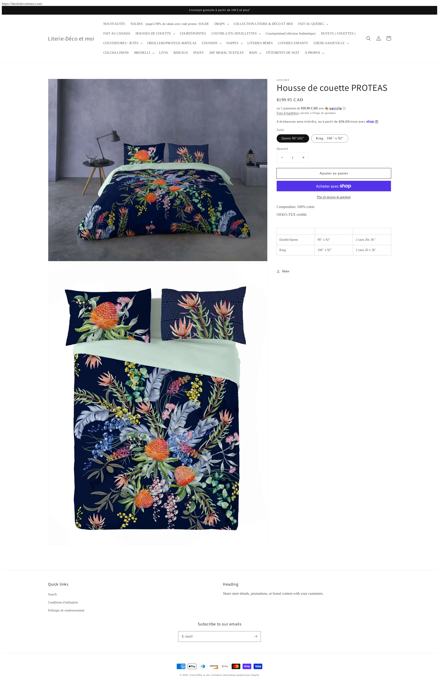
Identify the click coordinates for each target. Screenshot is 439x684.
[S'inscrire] (256, 636)
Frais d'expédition (288, 113)
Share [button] (285, 271)
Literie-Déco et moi (200, 675)
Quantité (282, 148)
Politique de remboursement (66, 610)
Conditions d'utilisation (63, 602)
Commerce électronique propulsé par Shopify (235, 675)
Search (52, 594)
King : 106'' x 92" (329, 138)
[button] (221, 24)
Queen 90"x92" (292, 138)
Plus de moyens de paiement (334, 197)
